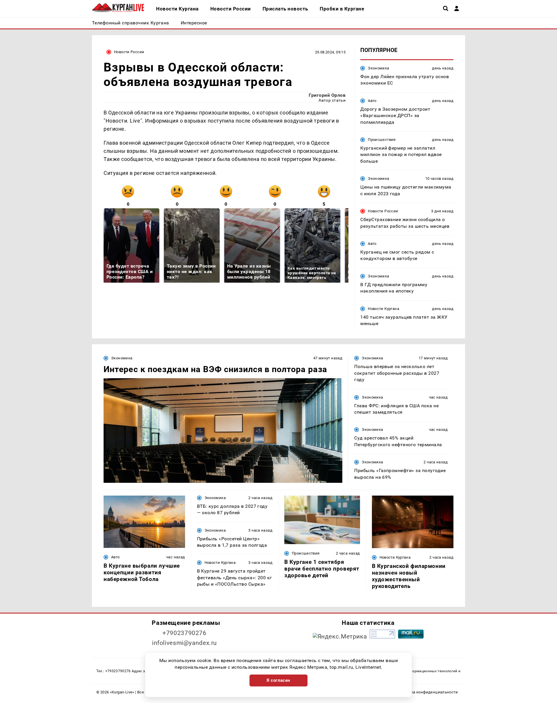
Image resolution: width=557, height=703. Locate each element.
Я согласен (278, 680)
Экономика (378, 68)
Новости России (129, 52)
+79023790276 (184, 633)
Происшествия (382, 139)
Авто (372, 100)
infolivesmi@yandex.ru (184, 642)
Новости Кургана (383, 308)
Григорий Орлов (327, 95)
